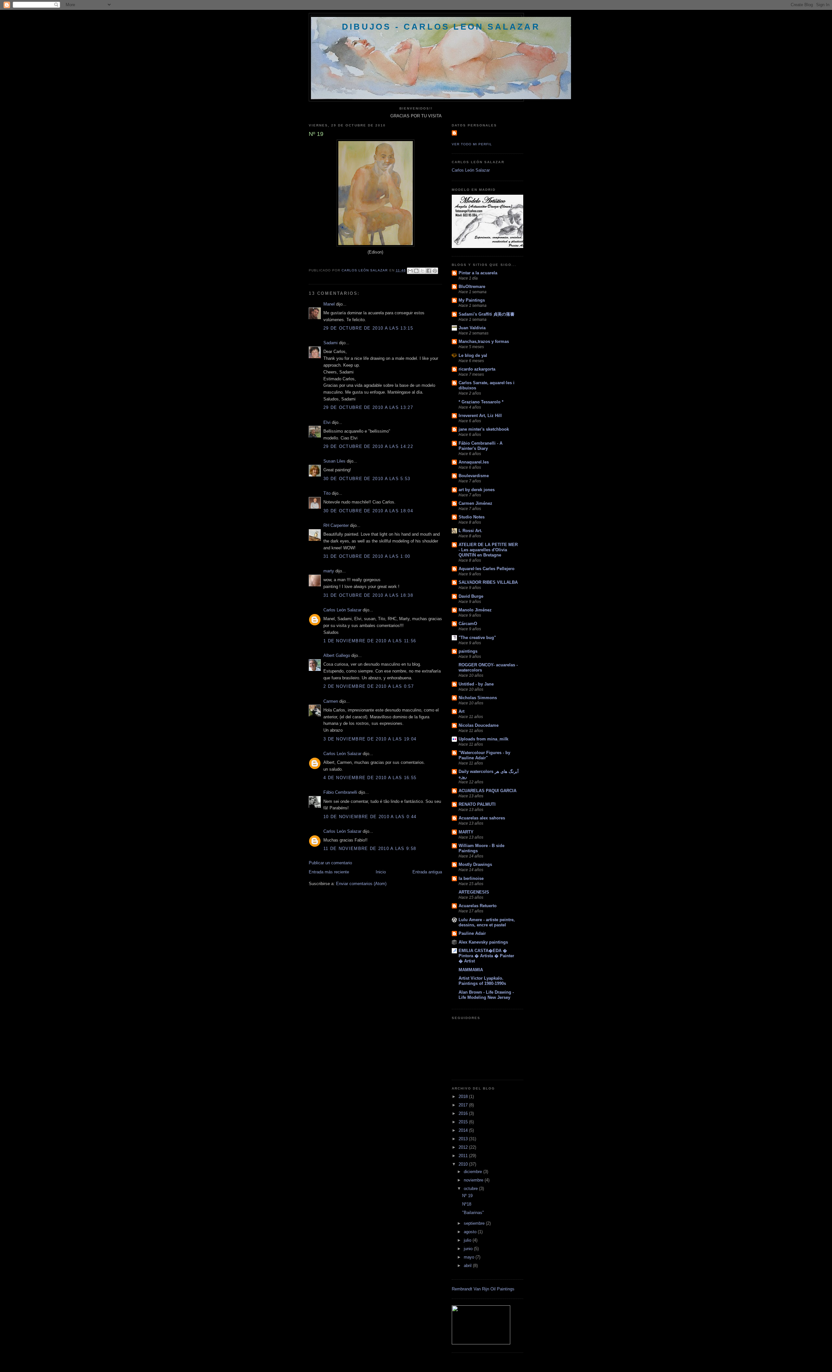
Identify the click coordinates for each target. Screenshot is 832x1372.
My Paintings (472, 300)
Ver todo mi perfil (472, 144)
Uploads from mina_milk (483, 739)
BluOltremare (472, 286)
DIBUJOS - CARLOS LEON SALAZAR (441, 27)
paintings (468, 651)
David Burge (471, 596)
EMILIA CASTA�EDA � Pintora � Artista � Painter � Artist (486, 955)
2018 (464, 1096)
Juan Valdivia (472, 327)
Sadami (330, 342)
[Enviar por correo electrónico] (410, 271)
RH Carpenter (336, 525)
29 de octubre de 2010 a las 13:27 (368, 407)
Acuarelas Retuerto (478, 905)
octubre (471, 1188)
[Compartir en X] (422, 271)
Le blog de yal (473, 355)
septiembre (475, 1223)
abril (468, 1265)
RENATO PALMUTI (477, 804)
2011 (464, 1155)
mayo (469, 1257)
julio (468, 1240)
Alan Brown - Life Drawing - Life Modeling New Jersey (486, 995)
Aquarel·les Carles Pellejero (486, 568)
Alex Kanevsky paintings (483, 942)
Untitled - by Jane (476, 684)
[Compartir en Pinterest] (435, 271)
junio (469, 1248)
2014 (464, 1130)
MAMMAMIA (471, 969)
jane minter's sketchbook (484, 429)
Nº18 (466, 1204)
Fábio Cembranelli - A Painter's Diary (480, 446)
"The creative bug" (477, 637)
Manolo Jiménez (475, 610)
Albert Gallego (336, 655)
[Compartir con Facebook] (428, 271)
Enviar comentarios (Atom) (361, 883)
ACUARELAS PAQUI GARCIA (487, 790)
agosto (471, 1231)
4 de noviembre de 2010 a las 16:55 (369, 777)
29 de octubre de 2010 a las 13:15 (368, 328)
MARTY (466, 832)
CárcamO (468, 623)
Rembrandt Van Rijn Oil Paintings (483, 1289)
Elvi (327, 422)
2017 (464, 1105)
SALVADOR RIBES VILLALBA (488, 582)
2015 (464, 1121)
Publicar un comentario (330, 862)
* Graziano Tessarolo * (481, 401)
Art (461, 711)
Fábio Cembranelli (340, 792)
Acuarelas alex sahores (482, 818)
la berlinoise (471, 878)
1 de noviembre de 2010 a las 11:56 (369, 640)
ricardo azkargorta (477, 369)
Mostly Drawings (475, 864)
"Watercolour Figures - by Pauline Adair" (484, 755)
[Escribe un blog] (416, 271)
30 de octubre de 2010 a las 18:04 (368, 510)
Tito (327, 493)
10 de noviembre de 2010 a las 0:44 (369, 816)
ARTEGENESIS (474, 892)
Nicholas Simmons (478, 697)
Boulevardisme (474, 475)
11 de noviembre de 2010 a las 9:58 (369, 848)
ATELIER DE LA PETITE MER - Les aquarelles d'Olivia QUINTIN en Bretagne (488, 549)
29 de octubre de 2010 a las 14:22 (368, 446)
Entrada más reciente (329, 871)
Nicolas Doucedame (479, 725)
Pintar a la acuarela (478, 272)
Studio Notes (472, 517)
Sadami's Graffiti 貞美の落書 (486, 314)
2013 (464, 1138)
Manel (329, 304)
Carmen (330, 701)
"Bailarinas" (473, 1212)
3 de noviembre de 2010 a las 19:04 (369, 739)
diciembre (473, 1171)
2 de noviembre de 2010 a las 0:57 (368, 686)
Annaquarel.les (474, 462)
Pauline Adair (472, 933)
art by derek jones (477, 489)
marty (328, 570)
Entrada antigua (427, 871)
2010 (464, 1164)
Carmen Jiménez (475, 503)
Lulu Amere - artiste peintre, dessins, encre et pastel (487, 922)
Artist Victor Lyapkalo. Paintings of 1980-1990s (482, 981)
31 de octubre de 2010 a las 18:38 (368, 595)
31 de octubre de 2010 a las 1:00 (366, 556)
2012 (464, 1147)
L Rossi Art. (470, 530)
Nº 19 (467, 1195)
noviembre (474, 1180)
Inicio (381, 871)
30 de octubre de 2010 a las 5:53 (366, 478)
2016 (464, 1113)
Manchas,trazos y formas (484, 341)
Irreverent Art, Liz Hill (480, 415)
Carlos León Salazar (342, 610)
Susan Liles (334, 461)
